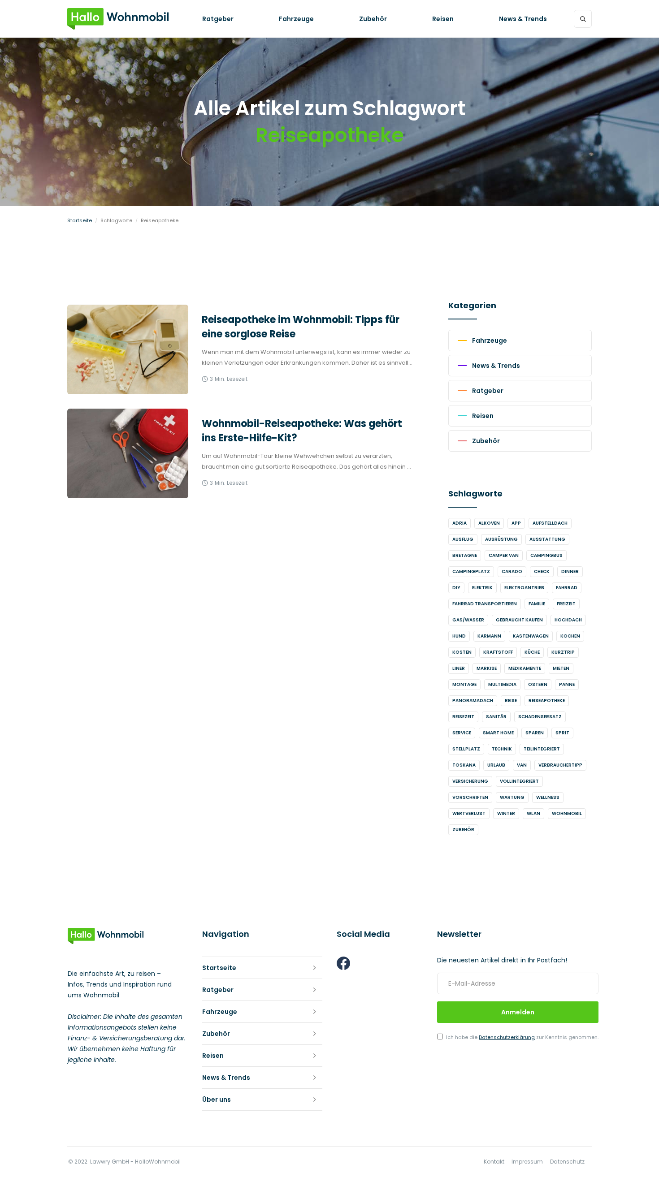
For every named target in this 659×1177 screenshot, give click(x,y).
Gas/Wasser (468, 620)
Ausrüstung (501, 539)
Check (542, 571)
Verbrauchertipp (560, 765)
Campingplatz (471, 571)
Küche (532, 652)
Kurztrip (563, 652)
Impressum (527, 1161)
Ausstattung (547, 539)
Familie (537, 603)
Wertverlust (469, 813)
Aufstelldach (550, 523)
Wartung (512, 797)
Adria (459, 523)
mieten (561, 668)
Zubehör (463, 829)
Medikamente (524, 668)
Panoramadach (472, 700)
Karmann (489, 636)
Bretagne (464, 555)
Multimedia (502, 684)
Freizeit (566, 603)
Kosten (462, 652)
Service (461, 732)
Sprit (562, 732)
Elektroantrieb (524, 587)
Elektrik (482, 587)
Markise (487, 668)
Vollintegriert (519, 781)
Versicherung (470, 781)
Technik (502, 749)
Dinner (570, 571)
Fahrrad (566, 587)
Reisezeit (463, 716)
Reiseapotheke (547, 700)
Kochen (570, 636)
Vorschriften (470, 797)
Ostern (537, 684)
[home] (118, 19)
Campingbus (546, 555)
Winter (506, 813)
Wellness (547, 797)
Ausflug (462, 539)
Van (522, 765)
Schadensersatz (540, 716)
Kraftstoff (498, 652)
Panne (567, 684)
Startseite (79, 220)
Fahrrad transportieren (484, 603)
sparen (534, 732)
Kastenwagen (531, 636)
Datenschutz (567, 1161)
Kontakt (494, 1161)
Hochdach (568, 620)
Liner (458, 668)
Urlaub (496, 765)
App (516, 523)
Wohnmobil (567, 813)
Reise (511, 700)
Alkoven (489, 523)
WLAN (533, 813)
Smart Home (498, 732)
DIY (456, 587)
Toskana (464, 765)
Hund (459, 636)
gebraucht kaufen (519, 620)
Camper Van (504, 555)
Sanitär (496, 716)
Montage (464, 684)
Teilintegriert (542, 749)
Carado (512, 571)
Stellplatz (466, 749)
